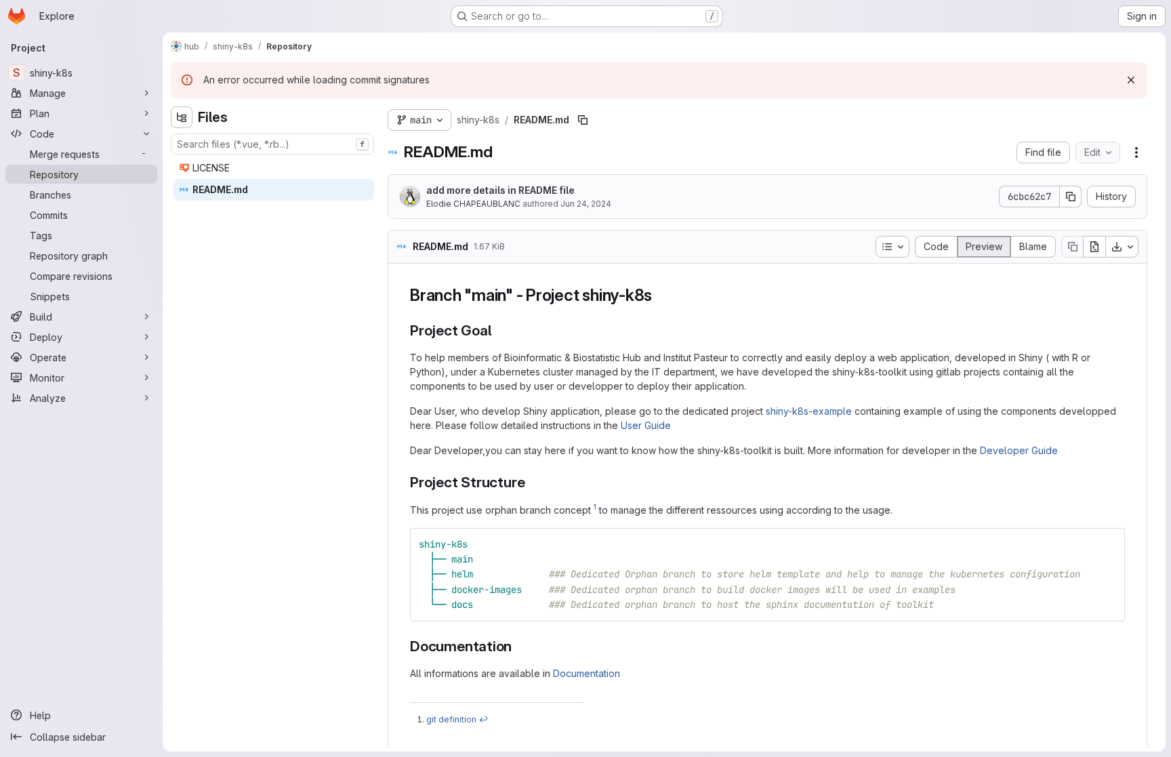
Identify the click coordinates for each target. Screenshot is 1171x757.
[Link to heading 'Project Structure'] (532, 482)
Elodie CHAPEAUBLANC (473, 204)
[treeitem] (273, 168)
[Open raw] (1094, 247)
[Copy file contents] (1072, 247)
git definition (451, 719)
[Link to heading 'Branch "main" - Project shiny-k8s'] (661, 295)
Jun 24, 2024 (585, 204)
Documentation (586, 673)
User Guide (646, 425)
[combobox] (272, 144)
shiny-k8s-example (809, 411)
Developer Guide (1019, 450)
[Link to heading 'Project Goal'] (499, 330)
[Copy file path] (583, 120)
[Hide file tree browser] (181, 117)
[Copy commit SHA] (1071, 196)
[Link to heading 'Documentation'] (519, 646)
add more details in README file (500, 190)
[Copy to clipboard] (1108, 544)
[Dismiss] (1131, 80)
